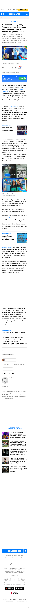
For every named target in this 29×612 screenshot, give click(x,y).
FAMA (24, 599)
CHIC (20, 599)
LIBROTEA (15, 604)
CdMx (9, 9)
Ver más (11, 379)
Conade (11, 218)
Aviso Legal (20, 555)
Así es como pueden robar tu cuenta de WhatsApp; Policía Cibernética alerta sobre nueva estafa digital (18, 469)
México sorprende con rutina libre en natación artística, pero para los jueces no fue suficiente (8, 237)
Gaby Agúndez (14, 106)
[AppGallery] (14, 593)
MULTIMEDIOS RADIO (21, 602)
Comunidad (10, 18)
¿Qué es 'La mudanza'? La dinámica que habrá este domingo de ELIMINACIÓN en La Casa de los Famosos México (18, 435)
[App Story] (19, 588)
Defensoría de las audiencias (12, 557)
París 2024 (6, 364)
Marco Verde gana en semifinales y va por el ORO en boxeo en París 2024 (8, 130)
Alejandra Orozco (7, 247)
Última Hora (4, 18)
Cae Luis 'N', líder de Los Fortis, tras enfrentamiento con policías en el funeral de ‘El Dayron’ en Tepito (18, 460)
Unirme (21, 78)
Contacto (23, 557)
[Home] (14, 14)
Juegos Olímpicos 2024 (19, 364)
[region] (14, 3)
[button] (3, 67)
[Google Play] (9, 588)
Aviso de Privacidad (11, 555)
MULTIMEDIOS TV (8, 602)
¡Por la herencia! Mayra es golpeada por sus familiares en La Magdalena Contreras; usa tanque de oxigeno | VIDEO (18, 452)
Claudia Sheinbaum (10, 360)
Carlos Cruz (6, 71)
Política (19, 18)
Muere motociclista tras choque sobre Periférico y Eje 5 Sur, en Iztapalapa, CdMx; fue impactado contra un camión (18, 443)
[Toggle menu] (1, 14)
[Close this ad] (28, 607)
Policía (15, 18)
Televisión (23, 18)
